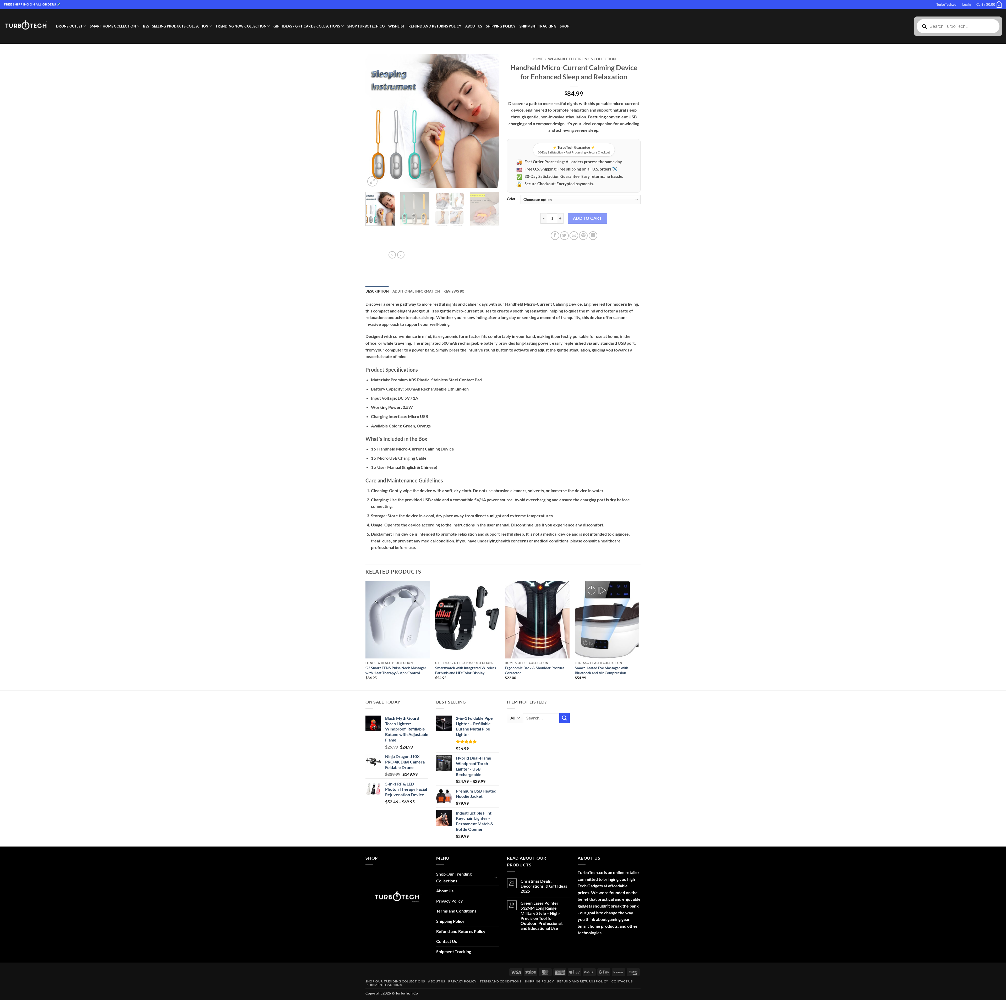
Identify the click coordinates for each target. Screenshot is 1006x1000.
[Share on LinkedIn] (593, 235)
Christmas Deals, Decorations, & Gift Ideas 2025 (544, 885)
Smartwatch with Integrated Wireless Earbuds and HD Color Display (465, 670)
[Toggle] (496, 877)
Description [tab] (377, 291)
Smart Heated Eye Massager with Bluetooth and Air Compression (601, 670)
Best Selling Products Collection (175, 26)
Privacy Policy (449, 900)
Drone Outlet (69, 26)
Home (537, 59)
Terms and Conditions (456, 910)
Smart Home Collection (113, 26)
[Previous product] (400, 255)
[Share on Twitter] (564, 235)
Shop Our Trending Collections (454, 877)
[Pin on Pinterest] (583, 235)
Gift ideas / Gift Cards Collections (307, 26)
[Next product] (392, 255)
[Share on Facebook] (555, 235)
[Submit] (564, 718)
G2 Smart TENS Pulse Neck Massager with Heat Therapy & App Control (395, 670)
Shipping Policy (501, 26)
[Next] (490, 121)
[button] (966, 4)
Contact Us (446, 941)
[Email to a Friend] (574, 235)
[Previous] (374, 121)
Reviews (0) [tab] (454, 291)
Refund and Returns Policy (434, 26)
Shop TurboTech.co (366, 26)
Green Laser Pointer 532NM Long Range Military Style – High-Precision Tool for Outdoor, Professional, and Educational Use (542, 915)
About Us (473, 26)
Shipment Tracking (538, 26)
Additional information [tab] (416, 291)
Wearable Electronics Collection (582, 59)
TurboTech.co (946, 4)
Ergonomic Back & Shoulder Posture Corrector (534, 670)
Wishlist (396, 26)
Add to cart (587, 218)
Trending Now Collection (241, 26)
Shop (564, 26)
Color (511, 199)
